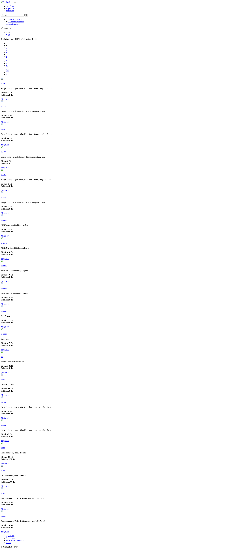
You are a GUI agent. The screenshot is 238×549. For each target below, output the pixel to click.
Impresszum (10, 538)
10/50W (3, 197)
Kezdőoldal (10, 6)
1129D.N (3, 516)
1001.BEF (4, 311)
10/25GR (3, 83)
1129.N (3, 493)
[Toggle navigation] (15, 2)
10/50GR (3, 174)
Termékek (10, 11)
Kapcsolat (10, 8)
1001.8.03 (4, 243)
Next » (8, 35)
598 (7, 70)
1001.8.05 (4, 265)
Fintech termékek (12, 24)
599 (7, 72)
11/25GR (3, 402)
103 (2, 357)
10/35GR (3, 129)
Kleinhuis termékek (16, 22)
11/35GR (3, 425)
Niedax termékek (15, 19)
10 (7, 65)
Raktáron (7, 28)
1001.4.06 (4, 220)
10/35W (3, 152)
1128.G (3, 470)
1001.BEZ (4, 334)
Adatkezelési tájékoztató (15, 540)
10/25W (3, 106)
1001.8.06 (4, 288)
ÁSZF (8, 543)
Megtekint (5, 99)
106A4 (3, 379)
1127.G (3, 448)
